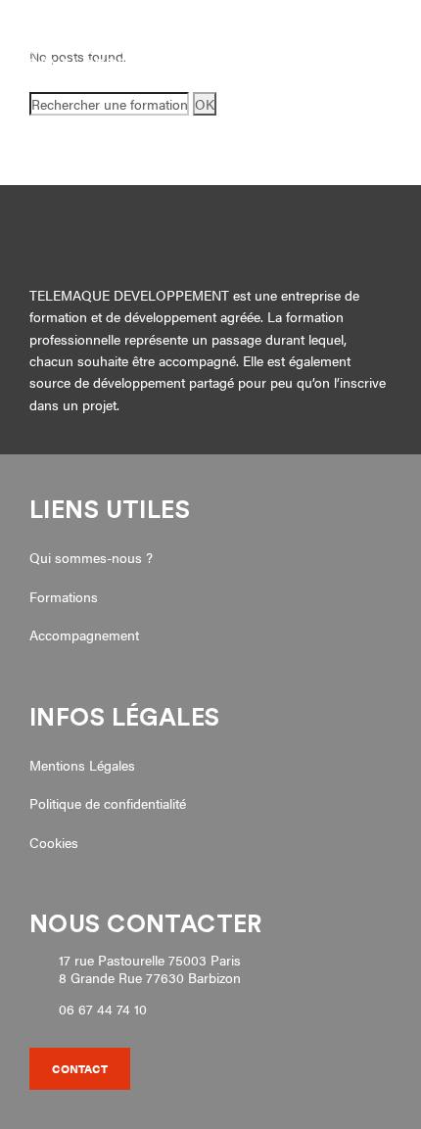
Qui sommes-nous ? (91, 557)
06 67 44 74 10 (103, 1009)
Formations (63, 596)
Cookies (53, 842)
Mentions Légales (82, 765)
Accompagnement (84, 634)
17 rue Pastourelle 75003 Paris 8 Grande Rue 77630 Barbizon (150, 969)
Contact (80, 1068)
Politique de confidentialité (107, 803)
